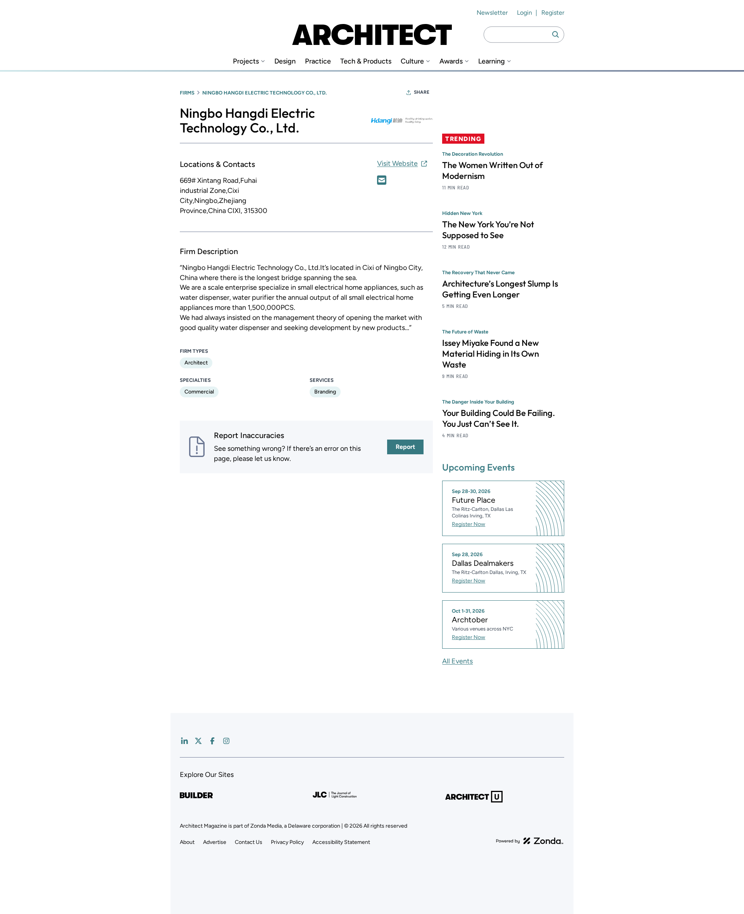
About (187, 842)
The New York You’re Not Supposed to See (488, 230)
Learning (491, 61)
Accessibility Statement (341, 842)
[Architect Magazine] (372, 34)
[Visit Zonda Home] (529, 841)
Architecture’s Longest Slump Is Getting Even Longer (500, 289)
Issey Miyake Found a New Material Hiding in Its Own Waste (490, 353)
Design (285, 61)
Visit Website (397, 163)
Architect (196, 362)
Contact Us (248, 842)
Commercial (199, 391)
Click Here (381, 180)
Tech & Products (365, 61)
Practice (318, 61)
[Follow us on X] (198, 741)
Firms (187, 92)
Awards (451, 61)
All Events (457, 661)
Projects (246, 61)
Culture (412, 61)
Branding (325, 391)
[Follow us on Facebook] (212, 741)
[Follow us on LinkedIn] (184, 741)
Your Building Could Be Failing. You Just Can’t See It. (498, 418)
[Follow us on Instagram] (226, 741)
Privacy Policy (287, 842)
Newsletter (492, 12)
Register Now (468, 524)
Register (552, 12)
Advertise (214, 842)
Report (405, 446)
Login (524, 12)
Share (421, 92)
